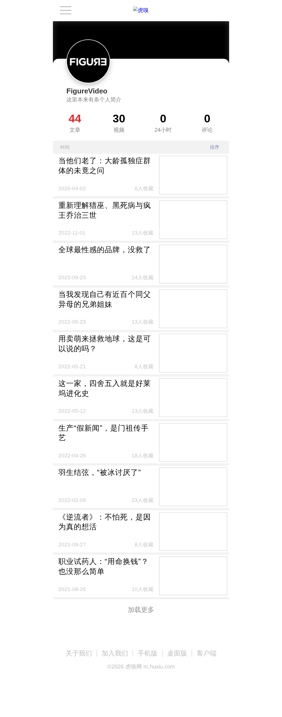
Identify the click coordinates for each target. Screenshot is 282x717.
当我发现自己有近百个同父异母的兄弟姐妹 (104, 299)
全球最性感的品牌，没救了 (104, 249)
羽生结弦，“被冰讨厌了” (99, 472)
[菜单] (65, 10)
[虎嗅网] (141, 10)
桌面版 (177, 653)
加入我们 (115, 653)
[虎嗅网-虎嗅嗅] (199, 10)
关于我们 (79, 653)
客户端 (206, 653)
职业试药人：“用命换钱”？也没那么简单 (103, 566)
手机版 (148, 653)
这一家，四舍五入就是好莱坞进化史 (104, 388)
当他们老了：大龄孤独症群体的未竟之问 (104, 165)
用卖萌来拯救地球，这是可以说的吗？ (104, 343)
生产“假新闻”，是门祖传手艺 (103, 433)
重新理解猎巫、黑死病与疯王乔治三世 (104, 210)
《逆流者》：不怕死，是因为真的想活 (104, 522)
